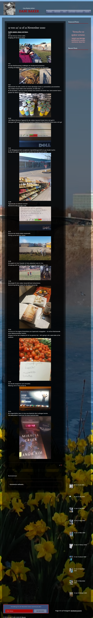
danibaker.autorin (76, 611)
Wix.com (24, 617)
